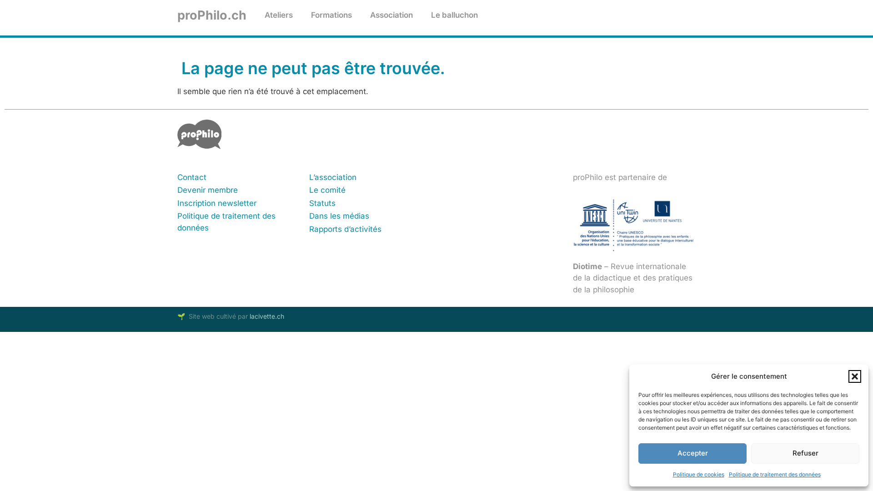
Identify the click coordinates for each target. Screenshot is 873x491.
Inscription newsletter (216, 203)
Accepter (692, 453)
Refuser (805, 453)
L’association (332, 177)
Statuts (322, 203)
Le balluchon (454, 15)
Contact (191, 177)
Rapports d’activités (345, 229)
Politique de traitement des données (775, 474)
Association (391, 15)
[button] (854, 376)
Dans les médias (339, 215)
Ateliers (279, 15)
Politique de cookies (698, 474)
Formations (331, 15)
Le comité (327, 190)
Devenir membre (207, 190)
